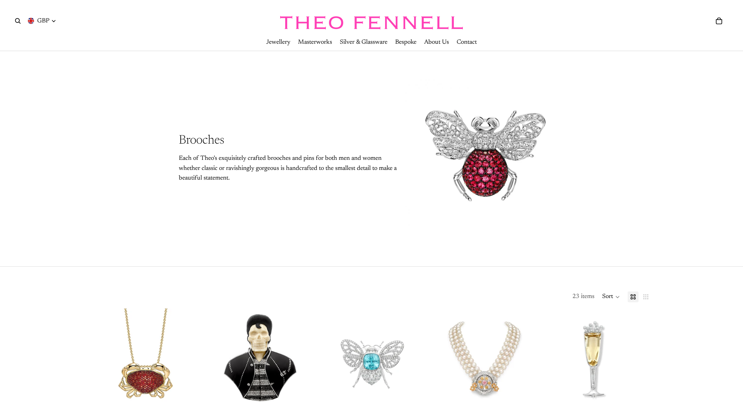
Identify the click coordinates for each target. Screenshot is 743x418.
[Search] (17, 20)
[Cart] (719, 20)
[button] (611, 296)
